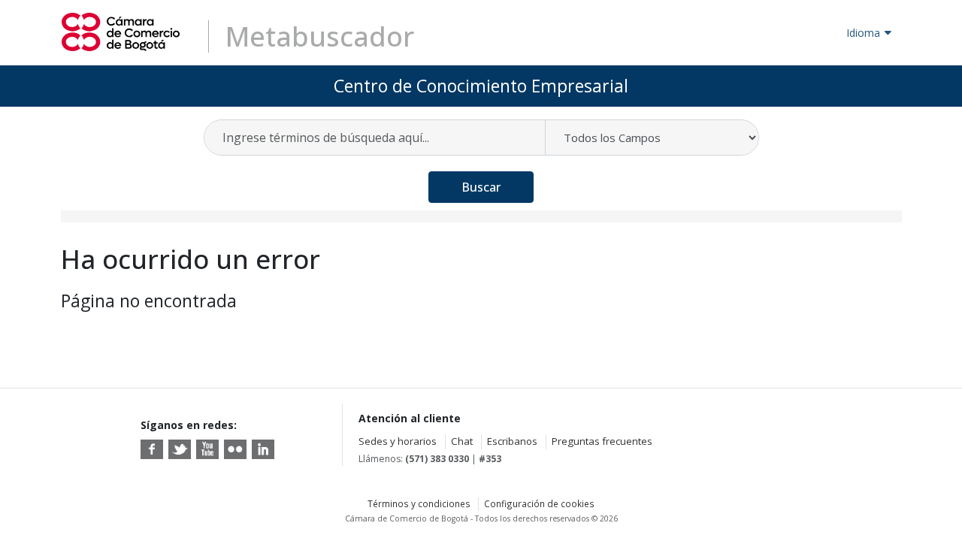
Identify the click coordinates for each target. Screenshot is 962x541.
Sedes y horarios (397, 441)
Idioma (863, 33)
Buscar (481, 187)
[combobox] (375, 137)
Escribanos (512, 441)
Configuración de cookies (539, 503)
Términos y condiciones (419, 503)
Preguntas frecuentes (602, 441)
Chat (462, 441)
